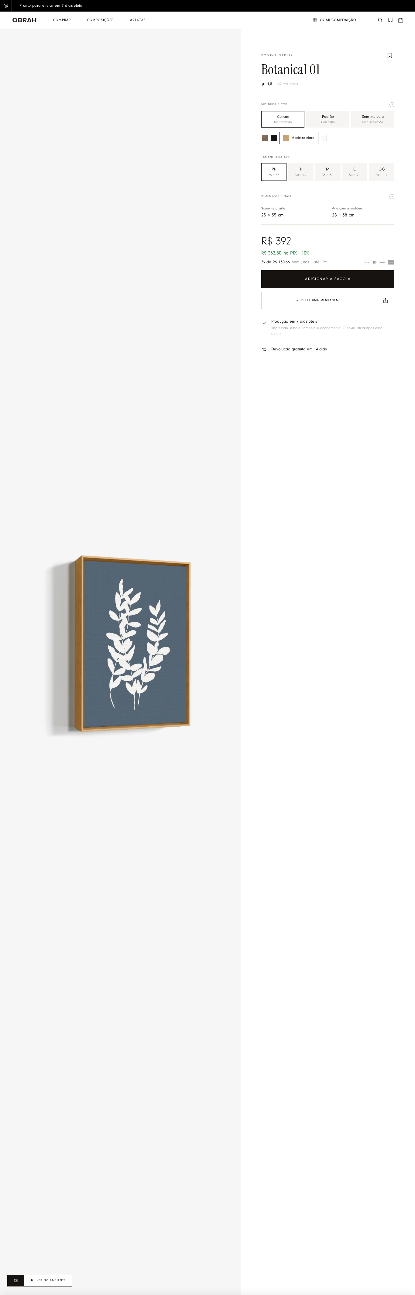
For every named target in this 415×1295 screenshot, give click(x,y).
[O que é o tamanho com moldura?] (391, 196)
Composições (100, 20)
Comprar (61, 20)
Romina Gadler (277, 55)
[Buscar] (380, 20)
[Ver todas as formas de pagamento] (378, 262)
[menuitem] (62, 20)
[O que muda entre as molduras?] (391, 104)
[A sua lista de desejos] (390, 20)
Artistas (138, 20)
